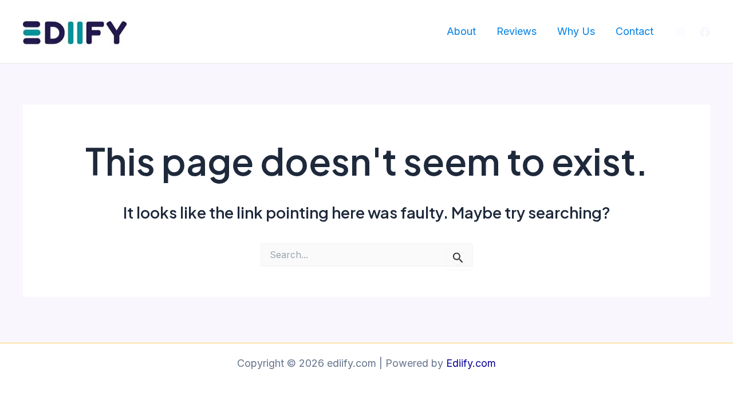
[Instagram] (680, 32)
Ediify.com (471, 363)
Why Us (576, 31)
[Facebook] (705, 32)
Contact (634, 31)
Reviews (516, 31)
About (461, 31)
